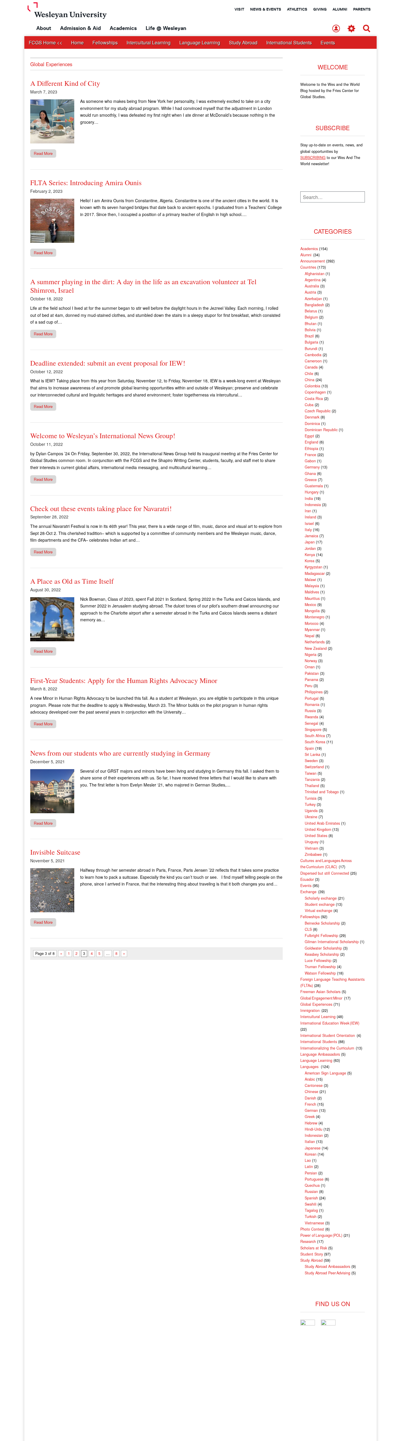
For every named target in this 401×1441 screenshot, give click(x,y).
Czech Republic (318, 411)
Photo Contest (312, 1229)
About (43, 28)
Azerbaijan (313, 298)
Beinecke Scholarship (322, 923)
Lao (308, 1160)
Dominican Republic (321, 429)
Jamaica (311, 535)
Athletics (297, 9)
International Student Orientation (327, 1035)
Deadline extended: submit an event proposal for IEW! (107, 363)
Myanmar (312, 629)
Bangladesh (314, 304)
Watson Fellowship (320, 973)
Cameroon (313, 361)
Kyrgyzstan (313, 567)
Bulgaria (311, 342)
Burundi (311, 348)
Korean (310, 1154)
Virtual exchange (318, 910)
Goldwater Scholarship (323, 948)
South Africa (315, 735)
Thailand (312, 785)
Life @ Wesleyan (166, 28)
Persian (311, 1173)
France (310, 454)
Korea (309, 560)
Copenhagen (315, 392)
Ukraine (311, 816)
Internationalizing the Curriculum (327, 1048)
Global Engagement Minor (321, 998)
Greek (310, 1116)
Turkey (310, 804)
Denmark (312, 417)
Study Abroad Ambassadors (327, 1266)
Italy (308, 529)
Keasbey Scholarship (322, 954)
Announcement (312, 261)
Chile (309, 373)
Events (328, 42)
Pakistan (312, 673)
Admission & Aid (80, 28)
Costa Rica (314, 398)
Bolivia (310, 329)
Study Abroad (243, 42)
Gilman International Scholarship (332, 941)
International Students (289, 42)
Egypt (309, 436)
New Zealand (316, 648)
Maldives (312, 592)
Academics (123, 28)
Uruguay (312, 841)
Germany (312, 467)
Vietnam (311, 848)
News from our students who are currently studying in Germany (120, 753)
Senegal (311, 723)
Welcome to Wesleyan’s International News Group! (102, 435)
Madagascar (315, 573)
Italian (310, 1141)
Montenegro (314, 617)
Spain (309, 748)
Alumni (340, 9)
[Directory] (336, 29)
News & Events (265, 9)
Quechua (312, 1185)
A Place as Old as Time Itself (72, 581)
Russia (310, 710)
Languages (310, 1066)
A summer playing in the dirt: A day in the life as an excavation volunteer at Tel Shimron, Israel (143, 286)
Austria (310, 292)
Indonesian (314, 1135)
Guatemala (314, 485)
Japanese (313, 1148)
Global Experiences (316, 1004)
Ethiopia (311, 448)
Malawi (310, 579)
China (309, 379)
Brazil (309, 336)
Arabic (310, 1079)
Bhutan (310, 323)
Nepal (309, 635)
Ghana (310, 473)
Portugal (312, 698)
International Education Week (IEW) (329, 1023)
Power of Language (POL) (321, 1235)
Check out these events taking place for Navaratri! (101, 508)
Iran (308, 510)
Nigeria (310, 654)
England (311, 442)
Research (308, 1241)
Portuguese (314, 1179)
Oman (310, 667)
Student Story (311, 1254)
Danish (310, 1098)
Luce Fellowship (318, 960)
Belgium (311, 317)
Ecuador (307, 879)
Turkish (310, 1216)
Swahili (310, 1204)
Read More (43, 153)
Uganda (311, 810)
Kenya (310, 554)
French (310, 1104)
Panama (311, 679)
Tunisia (310, 798)
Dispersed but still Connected (324, 873)
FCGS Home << (45, 42)
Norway (311, 660)
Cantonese (314, 1085)
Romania (312, 704)
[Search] (366, 29)
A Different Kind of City (65, 83)
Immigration (310, 1010)
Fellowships (105, 42)
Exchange (308, 891)
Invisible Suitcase (55, 852)
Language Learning (199, 42)
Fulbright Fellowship (321, 935)
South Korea (315, 741)
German (311, 1110)
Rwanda (311, 716)
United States (316, 835)
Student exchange (320, 904)
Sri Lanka (312, 754)
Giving (320, 9)
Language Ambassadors (320, 1054)
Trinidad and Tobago (322, 791)
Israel (309, 523)
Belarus (311, 311)
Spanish (311, 1198)
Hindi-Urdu (313, 1129)
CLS (308, 929)
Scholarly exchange (321, 898)
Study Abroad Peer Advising (327, 1273)
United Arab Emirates (322, 823)
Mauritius (312, 598)
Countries (308, 267)
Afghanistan (314, 273)
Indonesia (313, 504)
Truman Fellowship (320, 966)
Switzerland (314, 766)
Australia (312, 286)
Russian (311, 1191)
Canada (311, 367)
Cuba (309, 404)
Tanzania (312, 779)
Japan (310, 542)
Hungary (312, 492)
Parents (362, 9)
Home (77, 42)
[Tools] (351, 29)
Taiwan (310, 773)
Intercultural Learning (149, 42)
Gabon (310, 460)
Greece (311, 479)
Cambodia (313, 354)
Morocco (312, 623)
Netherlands (315, 642)
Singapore (313, 729)
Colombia (312, 386)
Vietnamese (314, 1223)
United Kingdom (318, 829)
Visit (239, 9)
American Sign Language (325, 1073)
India (309, 498)
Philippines (314, 691)
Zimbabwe (313, 854)
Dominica (312, 423)
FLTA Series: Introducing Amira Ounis (85, 182)
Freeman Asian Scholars (320, 991)
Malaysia (312, 585)
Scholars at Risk (313, 1248)
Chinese (311, 1091)
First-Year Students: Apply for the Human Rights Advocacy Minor (123, 680)
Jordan (310, 548)
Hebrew (311, 1123)
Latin (309, 1166)
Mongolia (312, 610)
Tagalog (311, 1210)
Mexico (310, 604)
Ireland (310, 517)
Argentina (313, 279)
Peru (308, 685)
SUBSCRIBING (313, 157)
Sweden (311, 760)
